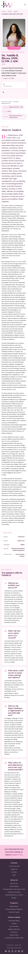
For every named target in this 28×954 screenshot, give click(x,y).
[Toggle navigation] (25, 4)
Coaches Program (14, 912)
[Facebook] (15, 951)
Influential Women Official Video (14, 938)
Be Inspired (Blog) (14, 920)
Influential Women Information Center (14, 889)
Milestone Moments (14, 929)
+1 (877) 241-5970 (14, 866)
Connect (4, 11)
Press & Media (14, 886)
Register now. (17, 855)
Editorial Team (14, 935)
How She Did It (14, 926)
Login (14, 875)
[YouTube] (6, 951)
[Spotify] (19, 951)
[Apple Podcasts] (22, 951)
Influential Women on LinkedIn (14, 895)
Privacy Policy (10, 945)
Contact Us (14, 869)
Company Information (14, 892)
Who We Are (14, 883)
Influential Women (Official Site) (14, 948)
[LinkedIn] (9, 951)
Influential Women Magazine (14, 909)
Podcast (14, 923)
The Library (14, 932)
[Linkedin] (3, 92)
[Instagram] (12, 951)
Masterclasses (14, 906)
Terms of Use (18, 945)
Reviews (14, 898)
